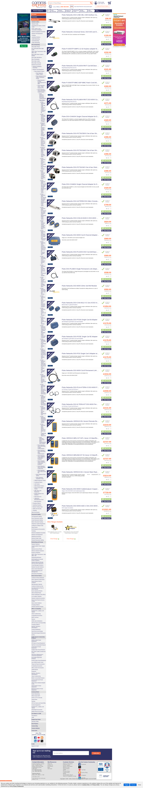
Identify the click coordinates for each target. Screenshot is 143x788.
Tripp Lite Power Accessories (38, 664)
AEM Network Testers (39, 485)
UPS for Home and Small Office (39, 622)
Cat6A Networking (36, 39)
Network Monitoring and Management (37, 571)
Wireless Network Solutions (38, 550)
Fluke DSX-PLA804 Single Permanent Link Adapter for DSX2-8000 (85, 269)
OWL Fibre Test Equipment (37, 491)
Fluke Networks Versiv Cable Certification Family (41, 77)
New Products (35, 723)
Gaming (33, 701)
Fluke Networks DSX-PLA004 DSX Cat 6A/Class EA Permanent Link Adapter (89, 252)
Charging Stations (37, 503)
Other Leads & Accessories (38, 667)
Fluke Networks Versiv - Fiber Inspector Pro (41, 86)
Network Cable (35, 24)
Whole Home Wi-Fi (36, 695)
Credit (33, 744)
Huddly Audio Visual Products (38, 649)
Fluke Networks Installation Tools (40, 478)
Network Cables (35, 21)
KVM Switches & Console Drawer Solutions (37, 560)
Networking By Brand (36, 557)
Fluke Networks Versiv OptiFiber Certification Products (41, 457)
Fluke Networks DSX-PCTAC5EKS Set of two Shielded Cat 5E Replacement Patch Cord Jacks (95, 133)
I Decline (133, 784)
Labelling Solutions (36, 37)
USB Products (35, 669)
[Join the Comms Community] (38, 734)
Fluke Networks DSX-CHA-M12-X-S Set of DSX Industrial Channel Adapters (89, 303)
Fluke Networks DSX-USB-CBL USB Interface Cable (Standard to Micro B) (88, 15)
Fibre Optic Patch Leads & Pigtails (37, 55)
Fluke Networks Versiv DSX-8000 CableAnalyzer (41, 91)
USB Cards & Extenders (37, 621)
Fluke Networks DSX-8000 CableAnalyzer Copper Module (82, 489)
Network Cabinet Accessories (38, 598)
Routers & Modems (36, 552)
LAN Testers (37, 484)
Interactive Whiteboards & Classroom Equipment (37, 655)
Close (139, 784)
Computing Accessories (37, 615)
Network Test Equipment (37, 33)
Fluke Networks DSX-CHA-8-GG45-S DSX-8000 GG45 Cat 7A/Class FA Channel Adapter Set (95, 218)
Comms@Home (35, 692)
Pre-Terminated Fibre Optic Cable (38, 49)
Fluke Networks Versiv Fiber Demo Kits (42, 471)
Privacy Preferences (18, 786)
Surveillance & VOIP (36, 713)
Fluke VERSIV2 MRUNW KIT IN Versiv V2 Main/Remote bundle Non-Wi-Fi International (93, 455)
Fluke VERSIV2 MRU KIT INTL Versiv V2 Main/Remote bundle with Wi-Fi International (92, 438)
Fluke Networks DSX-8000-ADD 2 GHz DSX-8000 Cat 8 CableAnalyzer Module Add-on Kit (94, 506)
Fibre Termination (35, 59)
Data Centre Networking (37, 568)
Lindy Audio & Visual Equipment (36, 647)
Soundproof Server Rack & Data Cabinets (38, 588)
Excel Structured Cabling (37, 518)
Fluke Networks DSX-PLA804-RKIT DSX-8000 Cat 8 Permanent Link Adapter (89, 99)
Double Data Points (36, 719)
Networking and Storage (37, 542)
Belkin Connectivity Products (38, 678)
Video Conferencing (36, 613)
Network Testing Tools (38, 506)
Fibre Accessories (36, 512)
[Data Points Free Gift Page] (81, 8)
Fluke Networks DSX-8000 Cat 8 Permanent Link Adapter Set (83, 370)
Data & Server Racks (37, 575)
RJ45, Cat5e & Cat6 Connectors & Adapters (37, 29)
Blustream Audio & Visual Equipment (37, 689)
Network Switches (36, 544)
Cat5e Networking (36, 42)
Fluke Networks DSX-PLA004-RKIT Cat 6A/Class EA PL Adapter (85, 66)
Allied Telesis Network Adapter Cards (38, 683)
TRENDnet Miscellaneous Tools (39, 499)
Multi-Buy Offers (35, 19)
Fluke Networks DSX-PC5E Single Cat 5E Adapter (79, 336)
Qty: (107, 22)
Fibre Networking (36, 44)
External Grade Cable (36, 538)
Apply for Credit (35, 746)
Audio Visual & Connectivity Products (38, 637)
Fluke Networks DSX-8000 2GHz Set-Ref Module (79, 286)
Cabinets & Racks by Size (37, 586)
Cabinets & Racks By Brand (38, 577)
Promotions (34, 17)
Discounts (34, 14)
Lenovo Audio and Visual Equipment (37, 680)
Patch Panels (35, 527)
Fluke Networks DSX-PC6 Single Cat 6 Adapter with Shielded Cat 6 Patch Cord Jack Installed (95, 353)
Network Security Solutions (38, 567)
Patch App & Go (37, 496)
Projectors (34, 671)
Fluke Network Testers (39, 71)
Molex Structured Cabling (37, 521)
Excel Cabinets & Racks (37, 591)
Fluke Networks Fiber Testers (41, 475)
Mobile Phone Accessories (38, 711)
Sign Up (103, 3)
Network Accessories (36, 64)
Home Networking (36, 694)
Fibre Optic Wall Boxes (37, 57)
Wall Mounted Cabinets (37, 584)
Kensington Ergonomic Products (37, 658)
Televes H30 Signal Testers (38, 488)
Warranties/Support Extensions (39, 633)
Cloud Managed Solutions (37, 565)
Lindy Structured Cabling (37, 520)
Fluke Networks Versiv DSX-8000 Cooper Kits (41, 467)
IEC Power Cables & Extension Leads (39, 652)
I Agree (127, 784)
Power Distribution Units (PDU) (39, 594)
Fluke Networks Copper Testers (39, 74)
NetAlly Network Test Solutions (39, 494)
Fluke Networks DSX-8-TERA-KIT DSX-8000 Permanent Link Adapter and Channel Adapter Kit (95, 404)
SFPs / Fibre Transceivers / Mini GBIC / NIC (39, 52)
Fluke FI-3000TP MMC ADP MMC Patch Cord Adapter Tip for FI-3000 (86, 82)
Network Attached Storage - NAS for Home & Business (38, 563)
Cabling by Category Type (37, 525)
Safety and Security (37, 508)
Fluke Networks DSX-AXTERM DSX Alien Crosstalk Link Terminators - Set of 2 (90, 201)
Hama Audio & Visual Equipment (36, 686)
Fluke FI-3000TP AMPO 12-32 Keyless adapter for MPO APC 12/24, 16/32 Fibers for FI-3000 (95, 49)
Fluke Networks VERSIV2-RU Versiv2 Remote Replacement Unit (85, 421)
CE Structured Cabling (37, 516)
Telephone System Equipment (38, 523)
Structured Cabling (36, 514)
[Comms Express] (39, 7)
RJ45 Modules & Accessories (38, 529)
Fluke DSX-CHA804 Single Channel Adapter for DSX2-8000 (83, 184)
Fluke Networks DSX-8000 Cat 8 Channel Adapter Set (81, 235)
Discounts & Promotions (37, 573)
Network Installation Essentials (38, 31)
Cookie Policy (66, 772)
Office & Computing (36, 608)
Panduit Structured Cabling (38, 540)
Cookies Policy (86, 784)
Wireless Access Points (37, 549)
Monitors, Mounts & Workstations (36, 627)
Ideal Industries (37, 501)
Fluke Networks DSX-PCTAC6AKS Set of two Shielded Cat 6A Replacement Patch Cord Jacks (95, 150)
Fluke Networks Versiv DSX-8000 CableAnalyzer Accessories (42, 100)
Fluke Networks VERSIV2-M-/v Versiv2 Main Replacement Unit (84, 472)
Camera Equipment (36, 629)
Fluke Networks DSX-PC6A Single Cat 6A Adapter (79, 320)
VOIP (33, 717)
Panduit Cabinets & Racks (37, 606)
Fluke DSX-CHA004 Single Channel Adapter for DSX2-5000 (83, 116)
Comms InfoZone (36, 728)
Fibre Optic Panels (36, 46)
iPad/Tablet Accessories (37, 709)
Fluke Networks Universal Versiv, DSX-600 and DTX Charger (83, 32)
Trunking (34, 35)
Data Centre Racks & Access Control (38, 600)
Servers (33, 619)
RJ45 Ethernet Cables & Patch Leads (38, 26)
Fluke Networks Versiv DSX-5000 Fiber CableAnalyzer (41, 452)
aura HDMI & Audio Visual (37, 662)
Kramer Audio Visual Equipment (39, 660)
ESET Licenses (35, 617)
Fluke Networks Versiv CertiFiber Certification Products (41, 462)
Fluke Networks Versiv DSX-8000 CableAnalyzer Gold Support (42, 440)
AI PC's (33, 634)
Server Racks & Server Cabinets (37, 582)
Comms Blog (35, 726)
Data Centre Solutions (37, 603)
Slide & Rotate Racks (36, 592)
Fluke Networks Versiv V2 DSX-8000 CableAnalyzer (42, 96)
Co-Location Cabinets (36, 596)
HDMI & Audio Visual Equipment (36, 641)
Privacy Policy (96, 784)
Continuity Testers (38, 482)
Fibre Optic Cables (36, 61)
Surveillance (34, 715)
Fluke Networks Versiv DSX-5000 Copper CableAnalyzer (41, 447)
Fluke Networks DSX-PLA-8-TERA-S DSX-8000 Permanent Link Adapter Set (89, 387)
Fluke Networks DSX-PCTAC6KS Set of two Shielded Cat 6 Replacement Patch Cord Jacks (94, 167)
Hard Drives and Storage (37, 631)
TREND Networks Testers (40, 480)
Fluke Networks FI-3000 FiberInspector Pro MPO (42, 82)
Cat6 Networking (35, 40)
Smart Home (34, 699)
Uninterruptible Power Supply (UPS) (38, 546)
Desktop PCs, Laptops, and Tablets (38, 611)
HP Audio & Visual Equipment (38, 643)
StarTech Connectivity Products (39, 645)
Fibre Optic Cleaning (36, 63)
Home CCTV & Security (37, 697)
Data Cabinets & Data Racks (38, 579)
